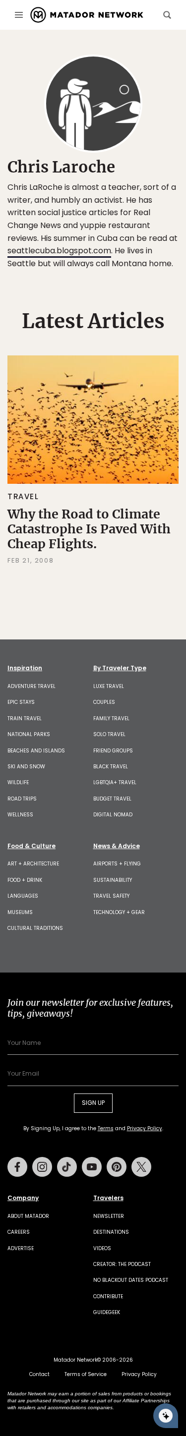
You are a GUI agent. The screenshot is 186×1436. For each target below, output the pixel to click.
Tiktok (67, 1167)
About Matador (28, 1216)
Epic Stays (21, 702)
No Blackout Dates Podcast (130, 1280)
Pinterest (116, 1167)
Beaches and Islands (36, 750)
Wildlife (18, 782)
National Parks (28, 734)
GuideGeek (106, 1312)
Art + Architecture (33, 863)
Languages (22, 896)
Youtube (92, 1167)
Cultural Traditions (35, 928)
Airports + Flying (117, 863)
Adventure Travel (31, 686)
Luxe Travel (108, 686)
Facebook (17, 1167)
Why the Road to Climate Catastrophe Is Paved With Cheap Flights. (89, 529)
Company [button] (23, 1198)
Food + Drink (24, 880)
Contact (39, 1374)
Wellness (20, 814)
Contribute (108, 1296)
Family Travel (111, 718)
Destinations (111, 1232)
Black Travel (110, 766)
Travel (23, 496)
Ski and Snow (26, 766)
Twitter (141, 1167)
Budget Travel (112, 799)
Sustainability (112, 880)
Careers (18, 1232)
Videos (102, 1248)
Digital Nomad (112, 814)
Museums (20, 912)
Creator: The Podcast (122, 1264)
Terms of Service (85, 1374)
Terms (106, 1128)
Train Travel (24, 718)
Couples (104, 702)
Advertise (20, 1248)
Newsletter (108, 1216)
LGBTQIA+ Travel (114, 782)
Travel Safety (111, 896)
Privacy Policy (144, 1128)
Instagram (42, 1167)
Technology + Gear (119, 912)
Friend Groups (113, 750)
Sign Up (93, 1102)
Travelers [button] (108, 1198)
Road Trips (22, 799)
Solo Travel (109, 734)
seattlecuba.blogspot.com (59, 250)
